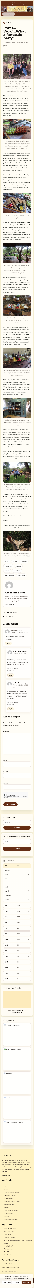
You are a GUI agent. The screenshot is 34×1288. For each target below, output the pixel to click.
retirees (7, 571)
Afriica (6, 561)
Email (5, 772)
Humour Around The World (12, 1202)
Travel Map (20, 1010)
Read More (8, 604)
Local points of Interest (11, 1210)
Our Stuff (6, 1216)
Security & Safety (9, 1246)
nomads (19, 566)
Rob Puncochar (15, 630)
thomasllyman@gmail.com (10, 1271)
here (28, 556)
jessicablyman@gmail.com (10, 1267)
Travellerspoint (17, 1012)
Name (5, 760)
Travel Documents (9, 1252)
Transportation (8, 1249)
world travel (21, 575)
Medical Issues (8, 1213)
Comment (6, 731)
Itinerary (6, 1207)
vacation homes (9, 575)
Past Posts (7, 1234)
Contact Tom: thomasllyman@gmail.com (17, 4)
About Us (7, 1184)
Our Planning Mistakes (11, 1219)
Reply (8, 643)
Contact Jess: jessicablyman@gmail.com (17, 2)
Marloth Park (8, 566)
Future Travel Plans (10, 1196)
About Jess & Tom (15, 592)
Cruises (6, 1190)
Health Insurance (9, 1199)
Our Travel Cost (9, 1231)
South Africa (17, 571)
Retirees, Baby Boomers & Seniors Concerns (18, 1240)
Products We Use (9, 1237)
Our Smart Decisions (10, 1228)
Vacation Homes (9, 1255)
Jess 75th (24, 561)
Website (5, 783)
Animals (6, 1187)
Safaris (6, 1243)
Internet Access (9, 1204)
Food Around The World (11, 1193)
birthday (15, 561)
